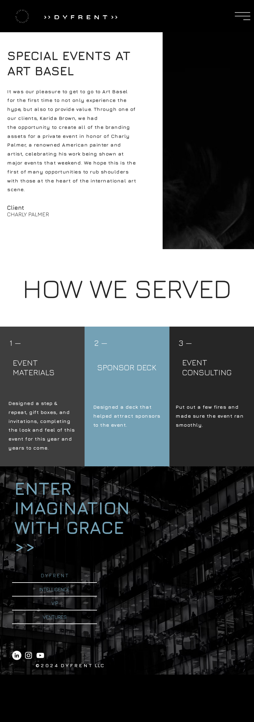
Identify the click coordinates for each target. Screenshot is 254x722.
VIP (54, 603)
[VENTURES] (89, 616)
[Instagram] (28, 655)
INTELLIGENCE (54, 589)
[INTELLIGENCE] (89, 589)
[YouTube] (40, 655)
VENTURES (55, 617)
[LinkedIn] (16, 655)
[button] (242, 16)
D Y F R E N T (54, 575)
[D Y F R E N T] (89, 575)
